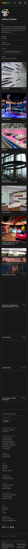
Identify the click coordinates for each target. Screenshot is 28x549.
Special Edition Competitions (9, 445)
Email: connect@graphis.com (9, 520)
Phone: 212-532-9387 (7, 518)
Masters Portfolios (6, 477)
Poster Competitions (7, 438)
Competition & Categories (8, 430)
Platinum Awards (6, 456)
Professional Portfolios (7, 478)
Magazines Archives (7, 470)
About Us (4, 507)
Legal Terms (4, 536)
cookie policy (5, 547)
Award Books (5, 467)
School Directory (6, 486)
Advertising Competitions (8, 441)
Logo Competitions (6, 446)
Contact (4, 512)
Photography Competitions (8, 443)
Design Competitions (7, 439)
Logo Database (6, 448)
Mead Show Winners (7, 498)
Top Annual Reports (7, 496)
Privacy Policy (13, 536)
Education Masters (6, 488)
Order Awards (5, 431)
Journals (4, 469)
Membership (5, 509)
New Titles (4, 465)
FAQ (3, 510)
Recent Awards (6, 455)
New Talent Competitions (8, 485)
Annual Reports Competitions (9, 495)
